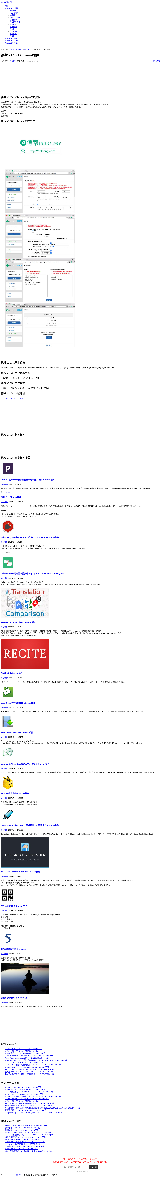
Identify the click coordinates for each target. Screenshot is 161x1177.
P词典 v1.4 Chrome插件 (12, 673)
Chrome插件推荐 (11, 38)
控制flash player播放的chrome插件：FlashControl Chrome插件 (30, 537)
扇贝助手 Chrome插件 (11, 497)
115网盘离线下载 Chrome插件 (14, 949)
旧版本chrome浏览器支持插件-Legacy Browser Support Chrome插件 (32, 573)
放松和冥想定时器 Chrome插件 (15, 998)
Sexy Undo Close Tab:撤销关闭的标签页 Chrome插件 (25, 764)
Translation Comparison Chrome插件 (18, 622)
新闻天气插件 (15, 17)
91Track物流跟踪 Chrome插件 (15, 793)
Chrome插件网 (6, 2)
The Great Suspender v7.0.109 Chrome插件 (20, 872)
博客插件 (13, 34)
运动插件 (13, 27)
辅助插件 (13, 15)
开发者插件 (14, 13)
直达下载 (156, 61)
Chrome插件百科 (11, 41)
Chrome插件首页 (16, 49)
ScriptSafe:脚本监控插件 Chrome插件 (18, 703)
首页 (7, 6)
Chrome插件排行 (11, 43)
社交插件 (13, 20)
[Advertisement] (66, 77)
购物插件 (13, 11)
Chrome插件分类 (11, 8)
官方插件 (13, 31)
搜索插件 (13, 29)
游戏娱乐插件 (15, 22)
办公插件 (13, 36)
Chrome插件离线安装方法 (81, 1171)
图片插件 (13, 24)
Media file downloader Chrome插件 (17, 732)
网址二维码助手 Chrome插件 (14, 906)
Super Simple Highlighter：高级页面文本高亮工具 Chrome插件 (30, 825)
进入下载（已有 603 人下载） (12, 398)
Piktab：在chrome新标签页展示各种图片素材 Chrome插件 (28, 480)
